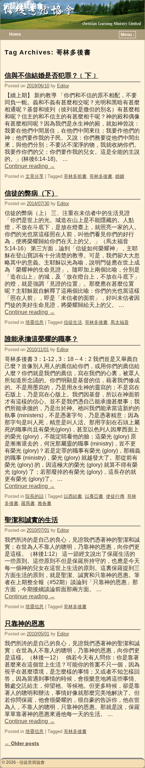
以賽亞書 (94, 496)
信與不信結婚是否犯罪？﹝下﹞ (51, 75)
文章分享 (34, 176)
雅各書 (44, 503)
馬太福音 (120, 322)
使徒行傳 (115, 496)
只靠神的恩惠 (25, 623)
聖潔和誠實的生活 (31, 520)
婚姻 (119, 176)
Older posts (22, 743)
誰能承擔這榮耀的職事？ (41, 339)
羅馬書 (28, 503)
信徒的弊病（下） (31, 193)
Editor (63, 85)
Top (128, 751)
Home (15, 34)
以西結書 (73, 496)
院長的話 (34, 496)
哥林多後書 (100, 176)
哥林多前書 (75, 176)
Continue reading (30, 166)
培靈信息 (34, 322)
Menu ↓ (128, 34)
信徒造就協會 (23, 6)
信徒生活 (73, 322)
